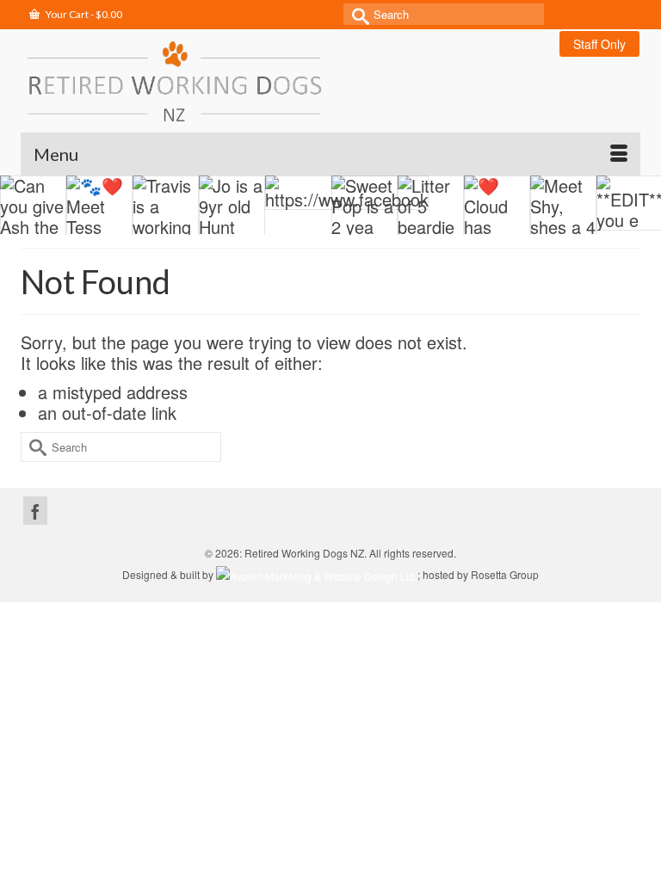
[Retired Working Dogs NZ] (330, 80)
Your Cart (83, 14)
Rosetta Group (505, 574)
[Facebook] (35, 510)
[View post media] (33, 206)
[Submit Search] (356, 14)
